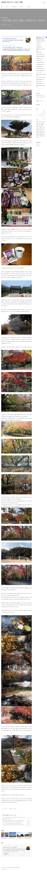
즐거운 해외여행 (40, 68)
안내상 (40, 134)
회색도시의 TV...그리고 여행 (12, 2)
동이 (43, 132)
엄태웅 (40, 128)
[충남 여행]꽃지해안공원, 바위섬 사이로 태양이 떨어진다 (13, 821)
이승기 (40, 121)
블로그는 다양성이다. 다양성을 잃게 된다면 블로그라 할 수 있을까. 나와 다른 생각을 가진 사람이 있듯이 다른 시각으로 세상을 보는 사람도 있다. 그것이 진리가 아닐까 (14, 850)
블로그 (43, 134)
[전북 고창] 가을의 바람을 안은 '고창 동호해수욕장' (12, 823)
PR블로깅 (39, 81)
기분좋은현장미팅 (40, 64)
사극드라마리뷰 (40, 54)
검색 (42, 2)
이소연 (39, 129)
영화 (37, 129)
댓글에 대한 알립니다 (39, 95)
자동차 (37, 121)
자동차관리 (39, 47)
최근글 (37, 100)
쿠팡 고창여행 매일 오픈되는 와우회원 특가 (13, 47)
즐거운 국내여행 (6, 815)
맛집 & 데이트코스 (40, 77)
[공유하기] (5, 809)
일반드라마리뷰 (40, 56)
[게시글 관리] (6, 809)
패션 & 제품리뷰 (40, 79)
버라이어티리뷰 (40, 62)
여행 (43, 123)
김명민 (37, 126)
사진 (43, 136)
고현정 (43, 128)
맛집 (37, 124)
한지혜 (41, 132)
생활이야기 (39, 58)
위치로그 (22, 6)
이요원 (40, 123)
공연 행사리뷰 (39, 66)
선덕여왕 (40, 136)
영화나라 (39, 52)
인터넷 (38, 45)
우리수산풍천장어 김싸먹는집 (9, 38)
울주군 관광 (39, 72)
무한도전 (37, 132)
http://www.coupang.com (8, 45)
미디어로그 (14, 6)
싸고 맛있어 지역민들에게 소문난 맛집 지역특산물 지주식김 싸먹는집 (13, 40)
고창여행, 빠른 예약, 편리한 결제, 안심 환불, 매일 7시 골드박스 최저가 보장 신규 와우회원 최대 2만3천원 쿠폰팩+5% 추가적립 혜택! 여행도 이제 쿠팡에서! (16, 49)
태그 (7, 6)
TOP (45, 868)
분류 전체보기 (40, 38)
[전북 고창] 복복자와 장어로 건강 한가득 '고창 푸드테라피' (13, 824)
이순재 (37, 136)
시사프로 (38, 60)
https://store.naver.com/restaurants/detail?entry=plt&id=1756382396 (15, 36)
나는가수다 (41, 126)
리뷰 (39, 124)
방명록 (28, 6)
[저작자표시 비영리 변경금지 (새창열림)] (14, 808)
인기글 (41, 100)
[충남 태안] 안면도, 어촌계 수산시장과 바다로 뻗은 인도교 (13, 820)
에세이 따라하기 (40, 83)
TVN (43, 131)
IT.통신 (38, 43)
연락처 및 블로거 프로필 (40, 97)
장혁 (37, 137)
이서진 (42, 129)
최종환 (42, 124)
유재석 (41, 131)
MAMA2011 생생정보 (40, 41)
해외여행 (37, 131)
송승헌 (37, 134)
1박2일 (37, 128)
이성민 (37, 123)
